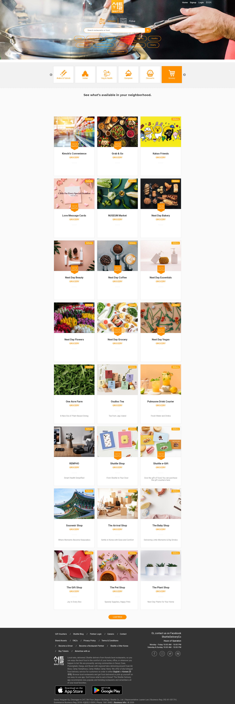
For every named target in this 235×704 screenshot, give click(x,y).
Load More (117, 617)
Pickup (132, 21)
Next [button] (184, 74)
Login (201, 2)
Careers (110, 634)
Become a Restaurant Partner (91, 646)
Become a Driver (66, 646)
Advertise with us (82, 651)
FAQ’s (75, 640)
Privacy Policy (89, 640)
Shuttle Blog (78, 634)
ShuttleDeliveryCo (171, 636)
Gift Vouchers (61, 634)
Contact (123, 634)
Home (185, 2)
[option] (63, 74)
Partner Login (95, 634)
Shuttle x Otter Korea (119, 646)
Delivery (111, 21)
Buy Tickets (64, 651)
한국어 (209, 2)
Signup (193, 2)
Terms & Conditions (110, 640)
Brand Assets (61, 640)
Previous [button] (51, 74)
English (116, 671)
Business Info (120, 702)
